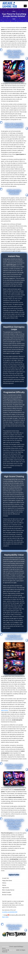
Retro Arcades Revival (8, 890)
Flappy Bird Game (7, 880)
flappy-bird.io (12, 950)
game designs (4, 710)
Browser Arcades (6, 894)
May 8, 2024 (5, 917)
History (4, 883)
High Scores (5, 887)
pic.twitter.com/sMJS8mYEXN (9, 912)
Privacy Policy (5, 946)
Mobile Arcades (6, 892)
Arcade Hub (5, 878)
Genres (4, 885)
